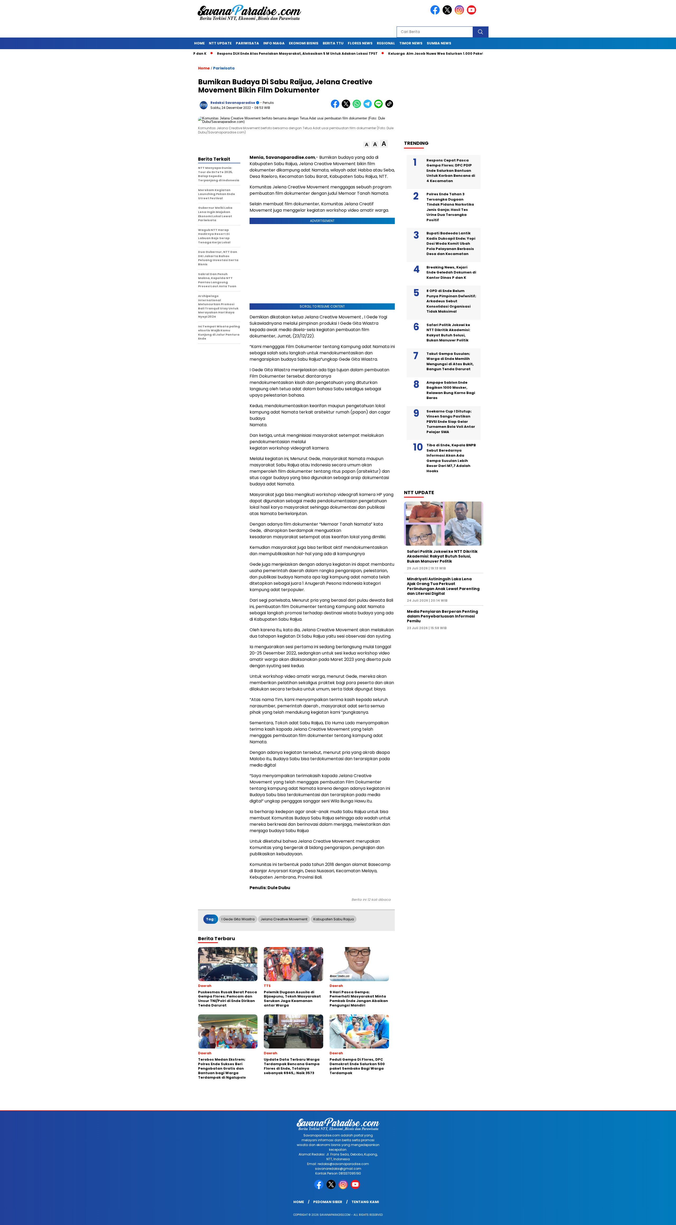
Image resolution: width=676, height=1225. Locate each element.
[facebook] (436, 13)
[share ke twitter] (347, 107)
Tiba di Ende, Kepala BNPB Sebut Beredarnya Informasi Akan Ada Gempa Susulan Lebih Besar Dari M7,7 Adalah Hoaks (451, 458)
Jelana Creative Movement (284, 919)
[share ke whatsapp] (358, 107)
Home (199, 43)
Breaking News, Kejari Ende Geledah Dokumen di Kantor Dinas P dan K (451, 272)
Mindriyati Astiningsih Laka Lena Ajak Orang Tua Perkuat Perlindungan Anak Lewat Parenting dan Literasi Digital (443, 586)
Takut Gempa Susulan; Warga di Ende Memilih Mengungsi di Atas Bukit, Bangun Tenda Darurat (450, 361)
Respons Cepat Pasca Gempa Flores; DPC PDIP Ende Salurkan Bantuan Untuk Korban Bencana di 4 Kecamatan (450, 170)
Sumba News (439, 43)
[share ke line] (379, 107)
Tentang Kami (365, 1201)
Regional (386, 43)
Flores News (360, 43)
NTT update (220, 43)
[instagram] (460, 13)
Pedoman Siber (327, 1201)
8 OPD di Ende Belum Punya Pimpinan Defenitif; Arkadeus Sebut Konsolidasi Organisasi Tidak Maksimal (451, 301)
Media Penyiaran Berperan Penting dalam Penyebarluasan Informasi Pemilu (442, 616)
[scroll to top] (651, 1216)
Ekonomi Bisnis (303, 43)
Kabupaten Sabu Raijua (333, 919)
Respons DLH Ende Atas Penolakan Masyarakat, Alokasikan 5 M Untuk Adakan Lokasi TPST (258, 53)
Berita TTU (333, 43)
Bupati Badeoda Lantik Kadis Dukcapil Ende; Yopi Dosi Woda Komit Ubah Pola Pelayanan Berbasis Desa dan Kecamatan (450, 243)
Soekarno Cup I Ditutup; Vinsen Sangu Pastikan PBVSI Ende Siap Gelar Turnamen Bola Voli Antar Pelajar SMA (450, 421)
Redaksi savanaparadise (232, 102)
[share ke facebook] (336, 107)
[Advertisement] (446, 95)
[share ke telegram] (368, 107)
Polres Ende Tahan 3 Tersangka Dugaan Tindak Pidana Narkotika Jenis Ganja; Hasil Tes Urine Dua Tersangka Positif (450, 207)
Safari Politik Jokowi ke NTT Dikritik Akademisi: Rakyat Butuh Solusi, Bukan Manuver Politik (448, 332)
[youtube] (472, 13)
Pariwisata (247, 43)
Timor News (410, 43)
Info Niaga (274, 43)
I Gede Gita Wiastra (238, 919)
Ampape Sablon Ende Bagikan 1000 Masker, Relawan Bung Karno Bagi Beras (450, 390)
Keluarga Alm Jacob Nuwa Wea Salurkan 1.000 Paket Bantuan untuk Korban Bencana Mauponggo (438, 53)
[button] (366, 145)
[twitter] (448, 13)
